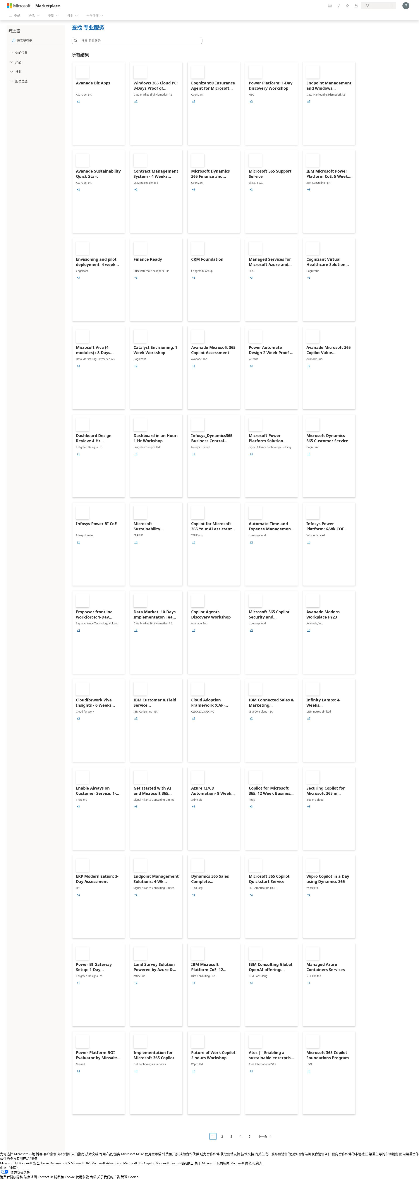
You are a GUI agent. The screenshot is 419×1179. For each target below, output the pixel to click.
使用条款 (82, 1177)
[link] (98, 103)
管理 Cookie (129, 1177)
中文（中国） (10, 1167)
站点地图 (30, 1177)
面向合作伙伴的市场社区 (350, 1154)
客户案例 (50, 1154)
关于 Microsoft (205, 1163)
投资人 (257, 1163)
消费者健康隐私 (11, 1177)
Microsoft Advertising (106, 1163)
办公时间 (63, 1154)
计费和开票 (170, 1154)
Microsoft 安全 (29, 1163)
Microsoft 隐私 (241, 1163)
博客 (39, 1154)
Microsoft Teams (168, 1163)
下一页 (262, 1136)
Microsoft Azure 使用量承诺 (141, 1154)
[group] (78, 101)
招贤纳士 (187, 1163)
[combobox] (138, 40)
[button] (74, 40)
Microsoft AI (9, 1163)
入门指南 (77, 1154)
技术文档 (91, 1154)
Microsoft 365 (81, 1163)
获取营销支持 (230, 1154)
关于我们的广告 (108, 1177)
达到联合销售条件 (318, 1154)
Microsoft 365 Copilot (139, 1163)
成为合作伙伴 (189, 1154)
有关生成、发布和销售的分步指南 (279, 1154)
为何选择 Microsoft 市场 (17, 1154)
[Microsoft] (19, 5)
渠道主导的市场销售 (383, 1154)
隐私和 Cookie (64, 1177)
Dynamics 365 (60, 1163)
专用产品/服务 (109, 1154)
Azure (45, 1163)
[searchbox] (40, 40)
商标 (93, 1177)
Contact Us (45, 1177)
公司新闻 (223, 1163)
